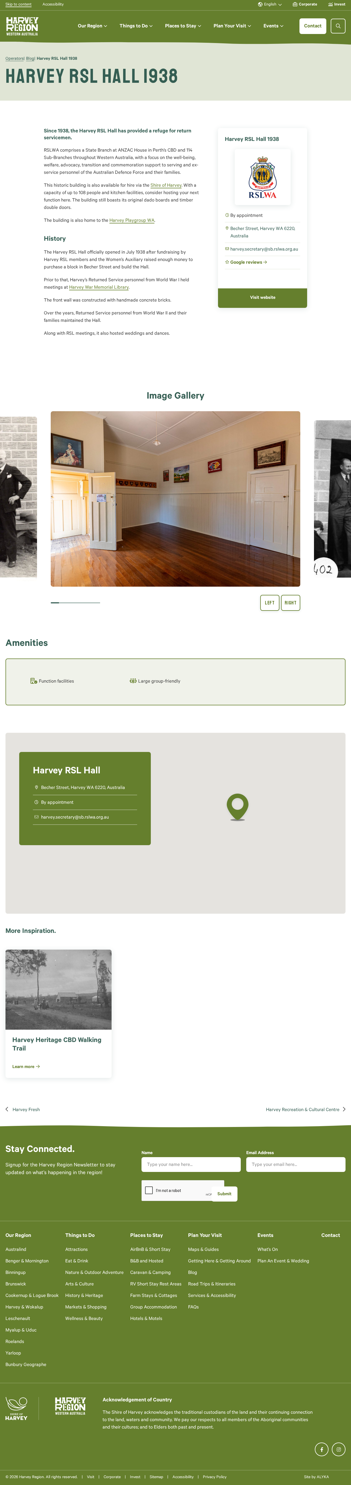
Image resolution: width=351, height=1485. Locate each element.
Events (265, 1236)
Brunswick (15, 1284)
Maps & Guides (203, 1250)
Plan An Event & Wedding (283, 1261)
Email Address (260, 1153)
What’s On (267, 1250)
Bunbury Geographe (25, 1365)
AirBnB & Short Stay (150, 1250)
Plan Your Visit (205, 1236)
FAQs (193, 1307)
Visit (90, 1477)
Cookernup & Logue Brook (32, 1296)
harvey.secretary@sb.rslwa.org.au (264, 249)
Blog (30, 59)
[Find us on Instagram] (339, 1449)
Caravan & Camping (150, 1273)
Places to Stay (146, 1236)
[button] (92, 26)
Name (146, 1153)
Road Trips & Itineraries (212, 1284)
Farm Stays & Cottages (153, 1296)
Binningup (15, 1273)
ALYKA (323, 1477)
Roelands (14, 1342)
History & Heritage (84, 1296)
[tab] (55, 602)
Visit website (262, 298)
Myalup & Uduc (20, 1330)
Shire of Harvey (166, 186)
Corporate (112, 1477)
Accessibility (183, 1477)
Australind (15, 1250)
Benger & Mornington (27, 1261)
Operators (14, 59)
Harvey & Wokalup (24, 1307)
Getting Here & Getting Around (219, 1261)
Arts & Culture (79, 1284)
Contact (330, 1236)
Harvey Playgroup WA (131, 221)
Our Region (18, 1236)
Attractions (76, 1250)
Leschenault (17, 1319)
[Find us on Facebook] (322, 1449)
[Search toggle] (338, 26)
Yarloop (13, 1353)
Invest (135, 1477)
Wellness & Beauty (84, 1319)
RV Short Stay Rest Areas (156, 1284)
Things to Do (80, 1236)
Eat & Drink (76, 1261)
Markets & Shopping (86, 1307)
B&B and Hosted (146, 1261)
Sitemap (156, 1477)
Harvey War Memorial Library (99, 288)
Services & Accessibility (212, 1296)
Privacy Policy (215, 1477)
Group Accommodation (153, 1307)
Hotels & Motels (146, 1319)
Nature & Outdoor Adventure (94, 1273)
